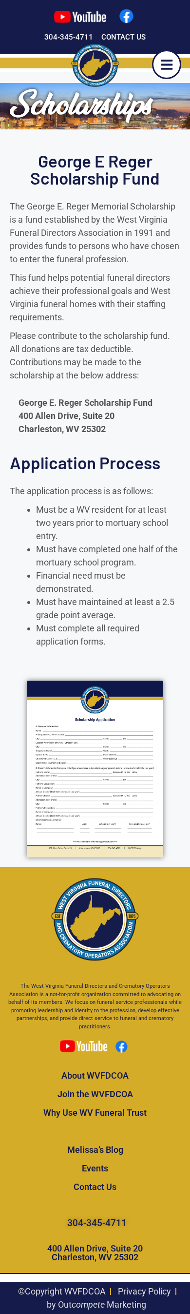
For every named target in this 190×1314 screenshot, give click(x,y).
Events (95, 1168)
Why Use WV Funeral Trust (95, 1112)
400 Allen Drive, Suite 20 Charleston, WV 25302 (95, 1252)
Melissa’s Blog (95, 1150)
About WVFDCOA (95, 1075)
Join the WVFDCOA (95, 1094)
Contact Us (95, 1187)
